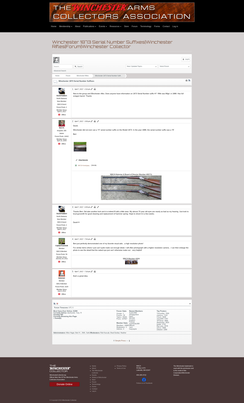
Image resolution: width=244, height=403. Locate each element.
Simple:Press (120, 341)
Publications (89, 26)
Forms (157, 26)
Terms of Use (121, 368)
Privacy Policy (121, 366)
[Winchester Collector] (122, 12)
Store (126, 26)
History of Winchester (99, 377)
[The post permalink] (92, 89)
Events (102, 26)
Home (53, 26)
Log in (175, 26)
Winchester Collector (69, 400)
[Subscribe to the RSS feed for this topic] (189, 80)
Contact (166, 26)
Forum (135, 26)
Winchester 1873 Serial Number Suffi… (108, 76)
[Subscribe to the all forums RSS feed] (54, 303)
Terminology (145, 26)
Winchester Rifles (83, 76)
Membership (65, 26)
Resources (115, 26)
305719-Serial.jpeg (83, 165)
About (77, 26)
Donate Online (64, 384)
